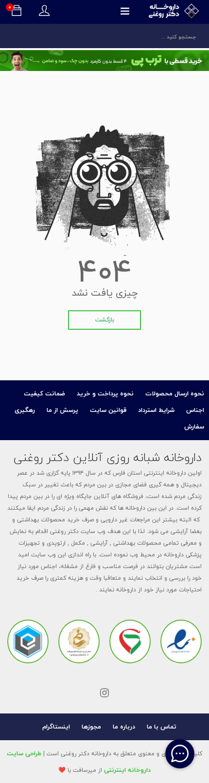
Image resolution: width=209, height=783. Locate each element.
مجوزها (91, 726)
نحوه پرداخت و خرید (105, 393)
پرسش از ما (62, 410)
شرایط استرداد (156, 410)
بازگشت (104, 320)
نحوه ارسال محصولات (174, 393)
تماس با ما (161, 726)
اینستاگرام (56, 726)
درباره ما (124, 726)
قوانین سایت (108, 410)
